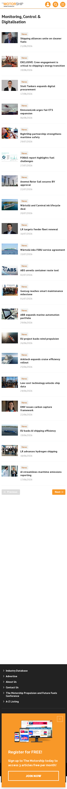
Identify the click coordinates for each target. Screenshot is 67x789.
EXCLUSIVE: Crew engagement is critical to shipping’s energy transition (42, 64)
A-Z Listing (12, 701)
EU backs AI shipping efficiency (38, 430)
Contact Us (12, 687)
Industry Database (17, 670)
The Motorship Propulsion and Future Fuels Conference (31, 694)
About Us (11, 681)
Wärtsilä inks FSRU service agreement (42, 249)
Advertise (11, 676)
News (24, 34)
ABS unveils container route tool (39, 270)
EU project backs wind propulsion (39, 338)
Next (60, 491)
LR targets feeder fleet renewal (39, 229)
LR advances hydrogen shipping (38, 451)
